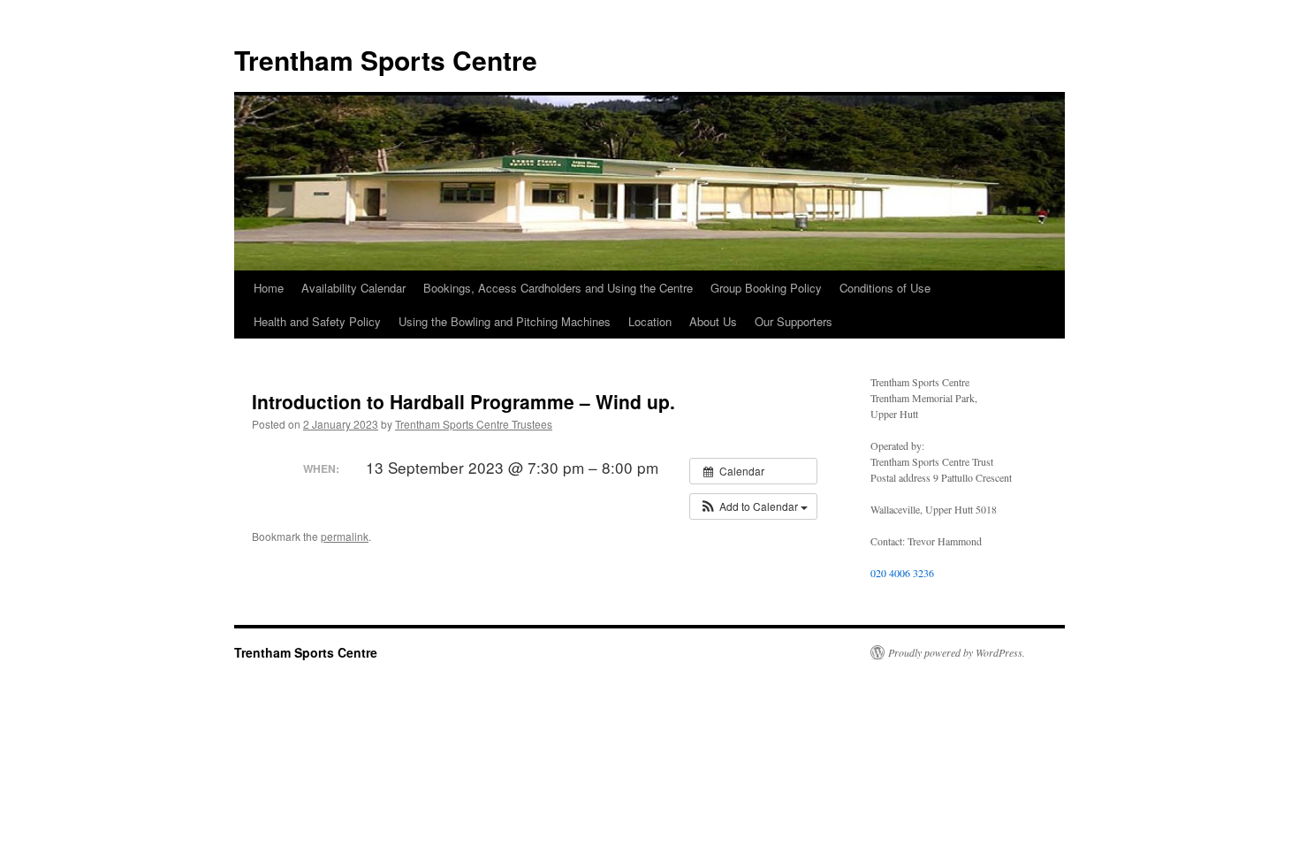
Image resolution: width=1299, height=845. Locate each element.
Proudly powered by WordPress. (956, 652)
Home (269, 287)
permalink (344, 536)
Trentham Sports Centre (385, 60)
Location (650, 321)
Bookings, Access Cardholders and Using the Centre (558, 287)
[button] (753, 506)
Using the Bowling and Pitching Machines (505, 321)
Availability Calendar (353, 287)
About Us (713, 321)
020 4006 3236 (902, 573)
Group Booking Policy (766, 287)
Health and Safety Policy (317, 321)
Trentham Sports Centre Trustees (473, 423)
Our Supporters (793, 321)
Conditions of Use (885, 287)
